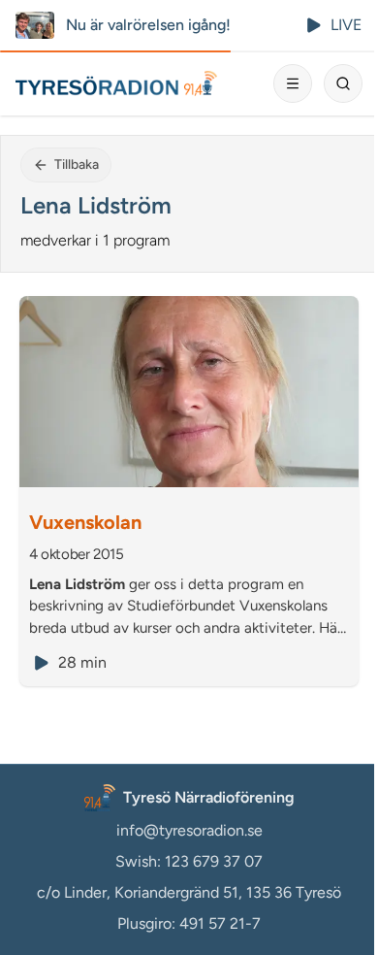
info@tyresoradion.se (189, 830)
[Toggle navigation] (292, 83)
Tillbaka (76, 164)
